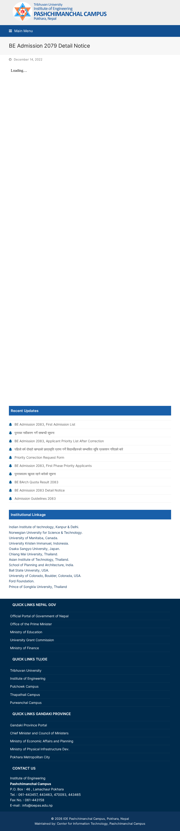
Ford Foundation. (21, 581)
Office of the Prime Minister (31, 624)
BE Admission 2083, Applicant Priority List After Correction (59, 441)
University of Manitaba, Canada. (33, 538)
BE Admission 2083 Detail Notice (40, 490)
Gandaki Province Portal (28, 725)
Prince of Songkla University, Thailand (38, 587)
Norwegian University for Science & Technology (45, 532)
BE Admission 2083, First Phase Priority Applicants (53, 466)
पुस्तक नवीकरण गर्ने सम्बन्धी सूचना (34, 433)
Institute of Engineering (27, 678)
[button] (21, 31)
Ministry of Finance (24, 648)
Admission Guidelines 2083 (35, 498)
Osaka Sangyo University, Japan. (34, 549)
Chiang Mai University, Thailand (33, 554)
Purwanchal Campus (25, 703)
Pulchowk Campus (24, 686)
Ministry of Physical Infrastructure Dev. (39, 749)
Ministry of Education (26, 632)
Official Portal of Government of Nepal (39, 616)
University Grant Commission (32, 640)
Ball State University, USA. (29, 570)
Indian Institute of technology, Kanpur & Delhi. (44, 527)
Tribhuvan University (25, 670)
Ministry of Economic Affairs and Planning (41, 741)
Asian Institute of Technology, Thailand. (39, 559)
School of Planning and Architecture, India (41, 565)
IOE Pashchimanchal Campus (83, 818)
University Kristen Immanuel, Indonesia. (39, 543)
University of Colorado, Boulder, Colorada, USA (44, 576)
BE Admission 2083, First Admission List (45, 424)
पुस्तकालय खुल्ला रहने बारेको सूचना (35, 474)
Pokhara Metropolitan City (30, 757)
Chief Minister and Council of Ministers (39, 733)
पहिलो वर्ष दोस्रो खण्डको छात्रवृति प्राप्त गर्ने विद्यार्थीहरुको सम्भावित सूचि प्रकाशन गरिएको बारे (69, 449)
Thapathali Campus (25, 695)
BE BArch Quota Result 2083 (36, 482)
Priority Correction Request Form (39, 457)
